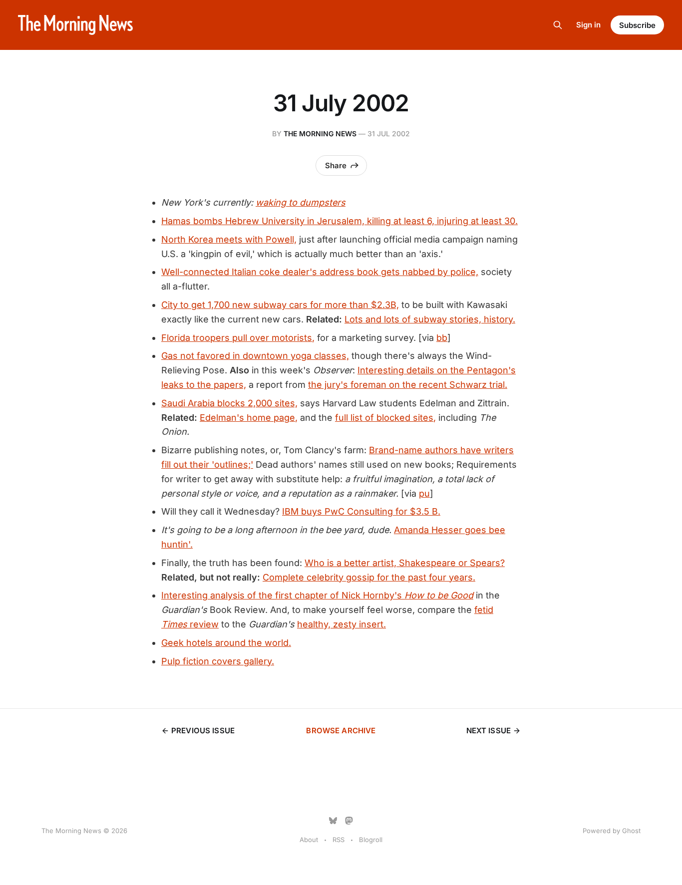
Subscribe (637, 25)
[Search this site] (557, 24)
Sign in (588, 24)
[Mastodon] (349, 821)
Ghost (631, 831)
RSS (338, 840)
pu (424, 493)
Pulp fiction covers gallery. (217, 661)
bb (441, 337)
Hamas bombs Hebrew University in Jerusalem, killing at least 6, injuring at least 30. (339, 221)
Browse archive (340, 730)
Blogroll (370, 840)
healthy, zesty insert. (341, 624)
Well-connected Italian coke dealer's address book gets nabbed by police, (319, 272)
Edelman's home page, (249, 417)
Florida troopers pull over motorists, (238, 337)
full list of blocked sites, (385, 417)
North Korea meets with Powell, (229, 239)
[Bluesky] (333, 821)
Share (335, 165)
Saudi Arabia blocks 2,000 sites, (229, 403)
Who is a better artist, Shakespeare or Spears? (405, 563)
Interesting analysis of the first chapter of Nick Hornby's (317, 595)
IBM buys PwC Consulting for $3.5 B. (361, 511)
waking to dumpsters (300, 202)
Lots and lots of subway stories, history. (429, 319)
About (309, 840)
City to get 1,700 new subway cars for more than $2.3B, (280, 304)
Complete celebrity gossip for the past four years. (369, 577)
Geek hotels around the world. (226, 642)
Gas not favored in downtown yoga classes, (255, 355)
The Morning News (320, 133)
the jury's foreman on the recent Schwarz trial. (407, 384)
